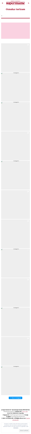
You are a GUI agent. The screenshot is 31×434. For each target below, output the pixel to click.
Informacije (15, 427)
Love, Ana (25, 411)
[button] (15, 57)
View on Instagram (16, 398)
